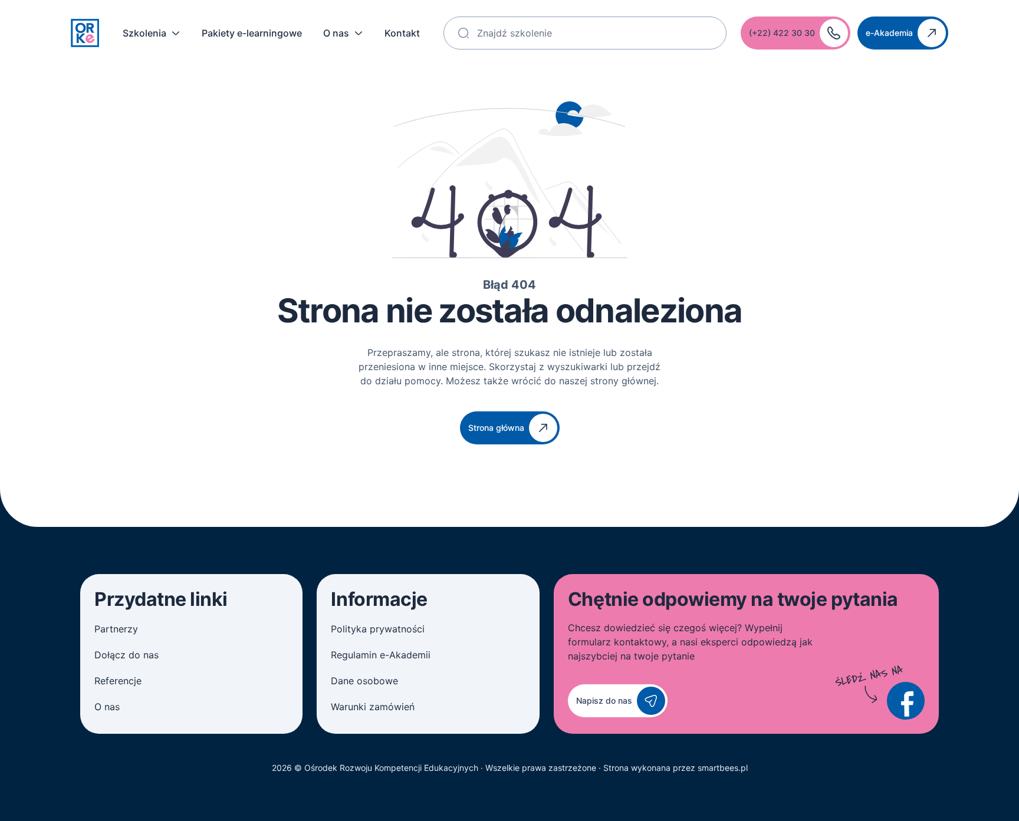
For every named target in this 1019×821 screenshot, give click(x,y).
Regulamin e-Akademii (380, 655)
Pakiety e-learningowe (252, 33)
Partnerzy (116, 629)
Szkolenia (144, 33)
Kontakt (402, 33)
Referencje (118, 681)
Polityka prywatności (378, 629)
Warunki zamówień (373, 707)
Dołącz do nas (126, 655)
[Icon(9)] (906, 701)
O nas (336, 33)
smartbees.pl (723, 768)
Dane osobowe (364, 681)
